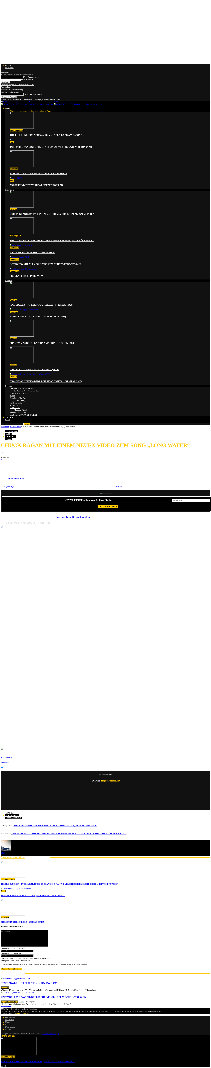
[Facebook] (4, 464)
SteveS (3, 1066)
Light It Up (9, 486)
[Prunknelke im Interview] (23, 269)
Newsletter (9, 68)
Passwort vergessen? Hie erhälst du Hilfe (17, 85)
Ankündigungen (19, 111)
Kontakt (8, 1022)
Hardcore (14, 169)
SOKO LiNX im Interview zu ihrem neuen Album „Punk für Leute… (52, 240)
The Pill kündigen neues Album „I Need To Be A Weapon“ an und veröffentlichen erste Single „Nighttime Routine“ (59, 884)
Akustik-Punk (15, 427)
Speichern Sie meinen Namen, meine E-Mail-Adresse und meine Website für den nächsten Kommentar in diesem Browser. (45, 965)
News (7, 108)
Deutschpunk (15, 236)
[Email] (10, 464)
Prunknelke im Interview (27, 276)
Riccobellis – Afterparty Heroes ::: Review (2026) (41, 304)
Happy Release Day (110, 780)
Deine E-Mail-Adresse (33, 94)
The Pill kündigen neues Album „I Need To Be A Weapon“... (38, 1061)
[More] (39, 464)
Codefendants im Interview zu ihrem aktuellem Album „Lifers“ (52, 214)
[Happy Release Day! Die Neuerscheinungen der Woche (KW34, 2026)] (17, 992)
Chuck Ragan (12, 815)
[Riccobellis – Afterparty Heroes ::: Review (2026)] (22, 298)
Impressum (9, 1029)
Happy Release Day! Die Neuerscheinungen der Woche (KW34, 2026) (43, 997)
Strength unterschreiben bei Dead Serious (38, 173)
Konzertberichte (16, 405)
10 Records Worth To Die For (22, 388)
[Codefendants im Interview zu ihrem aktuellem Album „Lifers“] (22, 207)
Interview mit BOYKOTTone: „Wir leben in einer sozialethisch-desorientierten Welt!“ (69, 833)
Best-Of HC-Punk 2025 (19, 393)
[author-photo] (6, 850)
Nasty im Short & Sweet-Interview (32, 252)
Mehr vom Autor (37, 857)
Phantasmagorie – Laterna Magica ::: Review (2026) (42, 343)
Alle (11, 111)
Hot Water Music (13, 818)
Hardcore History (17, 403)
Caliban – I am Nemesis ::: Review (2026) (34, 369)
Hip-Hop (13, 209)
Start (3, 427)
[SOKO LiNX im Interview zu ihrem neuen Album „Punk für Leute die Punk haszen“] (22, 233)
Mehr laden (6, 1006)
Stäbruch (9, 417)
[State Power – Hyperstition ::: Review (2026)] (24, 309)
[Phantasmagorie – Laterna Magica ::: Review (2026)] (22, 336)
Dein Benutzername (31, 77)
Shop (7, 420)
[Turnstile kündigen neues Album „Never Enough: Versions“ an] (25, 140)
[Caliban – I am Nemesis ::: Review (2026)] (22, 362)
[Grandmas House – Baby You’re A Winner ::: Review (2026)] (30, 374)
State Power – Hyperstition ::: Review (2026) (38, 316)
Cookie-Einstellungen (50, 1034)
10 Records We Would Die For (26, 391)
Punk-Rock (10, 436)
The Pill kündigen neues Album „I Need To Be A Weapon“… (47, 135)
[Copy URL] (30, 464)
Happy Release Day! (18, 400)
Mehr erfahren (6, 757)
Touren (43, 111)
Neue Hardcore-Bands (18, 410)
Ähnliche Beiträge (13, 857)
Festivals (37, 111)
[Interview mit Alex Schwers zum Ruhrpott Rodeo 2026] (19, 257)
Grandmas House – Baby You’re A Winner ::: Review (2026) (46, 381)
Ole (2, 452)
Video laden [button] (5, 762)
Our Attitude (10, 1017)
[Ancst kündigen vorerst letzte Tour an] (16, 178)
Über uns (8, 65)
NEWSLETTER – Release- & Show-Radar (89, 500)
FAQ (7, 1024)
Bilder (12, 396)
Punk (7, 427)
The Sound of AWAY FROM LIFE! (24, 415)
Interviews (9, 190)
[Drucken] (24, 464)
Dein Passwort (27, 80)
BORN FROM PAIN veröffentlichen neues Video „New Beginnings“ (55, 825)
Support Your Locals (18, 412)
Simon (21, 1002)
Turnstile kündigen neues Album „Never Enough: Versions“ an (51, 147)
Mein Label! (15, 408)
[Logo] (27, 104)
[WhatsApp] (17, 464)
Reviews (8, 280)
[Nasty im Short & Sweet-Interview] (22, 245)
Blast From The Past (18, 398)
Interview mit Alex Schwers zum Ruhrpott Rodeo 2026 (45, 264)
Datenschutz (6, 87)
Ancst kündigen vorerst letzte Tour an (36, 185)
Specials (8, 386)
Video (48, 111)
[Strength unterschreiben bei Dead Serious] (22, 166)
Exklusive (30, 111)
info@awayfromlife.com (21, 1013)
